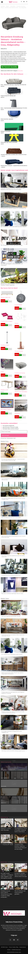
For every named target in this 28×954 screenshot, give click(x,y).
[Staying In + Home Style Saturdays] (7, 822)
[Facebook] (21, 2)
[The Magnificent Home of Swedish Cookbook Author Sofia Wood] (21, 822)
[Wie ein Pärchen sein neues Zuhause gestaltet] (21, 885)
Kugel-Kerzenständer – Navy (17, 119)
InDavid (8, 949)
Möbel (7, 6)
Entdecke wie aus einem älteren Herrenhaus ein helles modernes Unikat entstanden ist (12, 712)
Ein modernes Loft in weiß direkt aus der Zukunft (13, 226)
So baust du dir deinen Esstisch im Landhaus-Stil (13, 208)
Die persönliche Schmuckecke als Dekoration (11, 575)
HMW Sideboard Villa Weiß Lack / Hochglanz (10, 84)
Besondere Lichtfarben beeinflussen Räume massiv (12, 593)
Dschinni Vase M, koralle (16, 108)
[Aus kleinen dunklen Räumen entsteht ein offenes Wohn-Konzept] (21, 867)
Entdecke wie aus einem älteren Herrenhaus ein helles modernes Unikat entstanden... (6, 894)
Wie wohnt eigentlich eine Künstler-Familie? (10, 616)
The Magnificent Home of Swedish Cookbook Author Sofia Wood (21, 830)
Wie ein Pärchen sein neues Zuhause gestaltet (20, 892)
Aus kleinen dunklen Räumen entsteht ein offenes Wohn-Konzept (21, 875)
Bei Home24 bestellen (9, 67)
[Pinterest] (27, 2)
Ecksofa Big (13, 165)
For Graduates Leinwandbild (17, 142)
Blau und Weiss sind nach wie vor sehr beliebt (11, 517)
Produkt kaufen (4, 393)
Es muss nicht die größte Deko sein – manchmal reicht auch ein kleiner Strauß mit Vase (13, 460)
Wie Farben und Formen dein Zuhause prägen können (13, 750)
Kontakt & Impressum (16, 949)
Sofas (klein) (12, 6)
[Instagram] (24, 2)
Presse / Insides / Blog (13, 947)
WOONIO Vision (4, 947)
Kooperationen (22, 947)
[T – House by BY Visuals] (7, 838)
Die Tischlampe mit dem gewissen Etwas (11, 245)
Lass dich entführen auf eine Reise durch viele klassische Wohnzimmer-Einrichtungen (13, 188)
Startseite (3, 6)
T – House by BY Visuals (7, 844)
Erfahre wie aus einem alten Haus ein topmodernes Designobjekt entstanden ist (12, 673)
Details (10, 301)
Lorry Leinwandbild (15, 131)
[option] (14, 87)
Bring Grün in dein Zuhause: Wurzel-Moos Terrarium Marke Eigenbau (12, 284)
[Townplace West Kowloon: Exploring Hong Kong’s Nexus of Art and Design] (21, 838)
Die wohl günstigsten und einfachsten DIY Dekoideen (12, 264)
